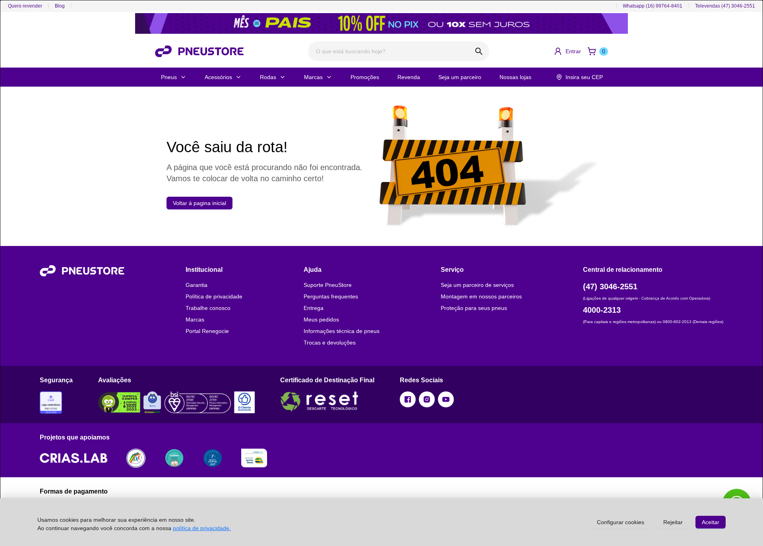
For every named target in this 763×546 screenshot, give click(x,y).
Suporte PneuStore (328, 285)
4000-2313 (602, 310)
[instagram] (427, 399)
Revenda (408, 77)
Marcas (313, 77)
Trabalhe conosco (208, 308)
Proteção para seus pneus (474, 308)
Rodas (268, 77)
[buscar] (479, 51)
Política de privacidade (214, 296)
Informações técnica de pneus (342, 331)
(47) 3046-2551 (610, 286)
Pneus (169, 77)
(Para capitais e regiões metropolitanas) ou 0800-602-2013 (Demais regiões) (653, 321)
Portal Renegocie (207, 331)
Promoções (365, 77)
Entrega (313, 308)
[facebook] (408, 399)
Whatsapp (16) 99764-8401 (652, 6)
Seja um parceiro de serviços (477, 285)
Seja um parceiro (459, 77)
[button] (567, 51)
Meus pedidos (321, 319)
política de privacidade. (202, 528)
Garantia (196, 285)
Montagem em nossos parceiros (481, 296)
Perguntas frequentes (331, 296)
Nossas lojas (515, 77)
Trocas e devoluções (330, 342)
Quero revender (25, 6)
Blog (60, 6)
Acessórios (218, 77)
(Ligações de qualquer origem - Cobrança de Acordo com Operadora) (646, 298)
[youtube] (446, 399)
